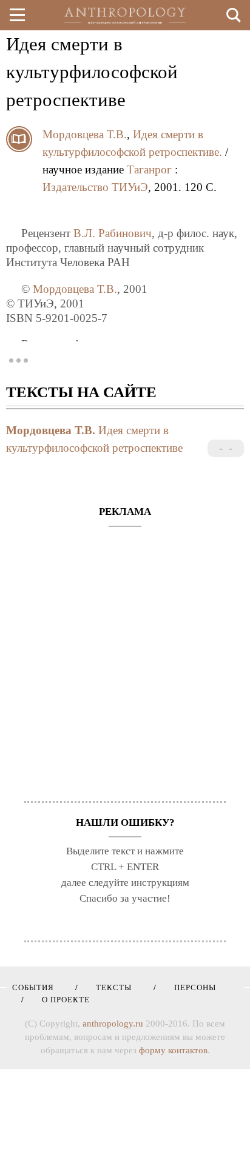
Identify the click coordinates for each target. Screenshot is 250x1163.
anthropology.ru (113, 1023)
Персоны (191, 987)
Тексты (109, 987)
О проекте (61, 999)
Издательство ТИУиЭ (95, 187)
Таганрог (149, 169)
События (33, 987)
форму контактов (173, 1050)
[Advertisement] (125, 658)
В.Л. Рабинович (112, 233)
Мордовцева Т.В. (84, 134)
